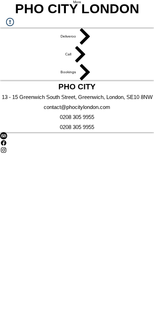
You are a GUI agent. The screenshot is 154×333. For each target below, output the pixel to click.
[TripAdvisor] (77, 135)
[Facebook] (77, 142)
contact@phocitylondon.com (77, 107)
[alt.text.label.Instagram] (77, 150)
